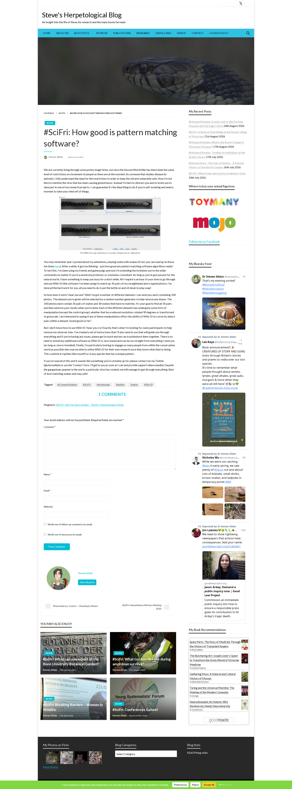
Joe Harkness (197, 710)
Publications (122, 33)
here (57, 266)
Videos (181, 33)
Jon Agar (195, 696)
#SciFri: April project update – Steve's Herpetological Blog (90, 404)
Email (47, 490)
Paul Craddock (197, 650)
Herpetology (103, 384)
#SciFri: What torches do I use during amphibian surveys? (142, 661)
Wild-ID (148, 384)
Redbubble (143, 33)
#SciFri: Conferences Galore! (135, 709)
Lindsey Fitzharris (199, 668)
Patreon (101, 33)
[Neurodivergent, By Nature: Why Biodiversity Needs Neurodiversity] (244, 704)
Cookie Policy (218, 33)
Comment (50, 426)
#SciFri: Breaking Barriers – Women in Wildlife (73, 707)
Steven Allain (56, 157)
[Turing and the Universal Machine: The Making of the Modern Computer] (244, 690)
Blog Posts (81, 33)
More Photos (50, 767)
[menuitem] (46, 33)
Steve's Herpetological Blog (82, 15)
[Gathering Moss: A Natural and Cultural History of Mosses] (244, 676)
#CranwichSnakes (67, 384)
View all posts (87, 582)
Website (48, 506)
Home (46, 33)
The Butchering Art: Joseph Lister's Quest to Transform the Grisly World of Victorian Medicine (214, 660)
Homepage (49, 113)
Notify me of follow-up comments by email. (70, 524)
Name (48, 474)
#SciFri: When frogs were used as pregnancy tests (217, 173)
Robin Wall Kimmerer (200, 682)
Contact (198, 33)
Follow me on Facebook (204, 241)
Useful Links (163, 33)
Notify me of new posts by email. (65, 534)
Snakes (134, 384)
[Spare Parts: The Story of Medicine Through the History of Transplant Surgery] (244, 644)
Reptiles (120, 384)
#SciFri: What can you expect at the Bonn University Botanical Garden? (71, 661)
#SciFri (62, 113)
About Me (62, 33)
